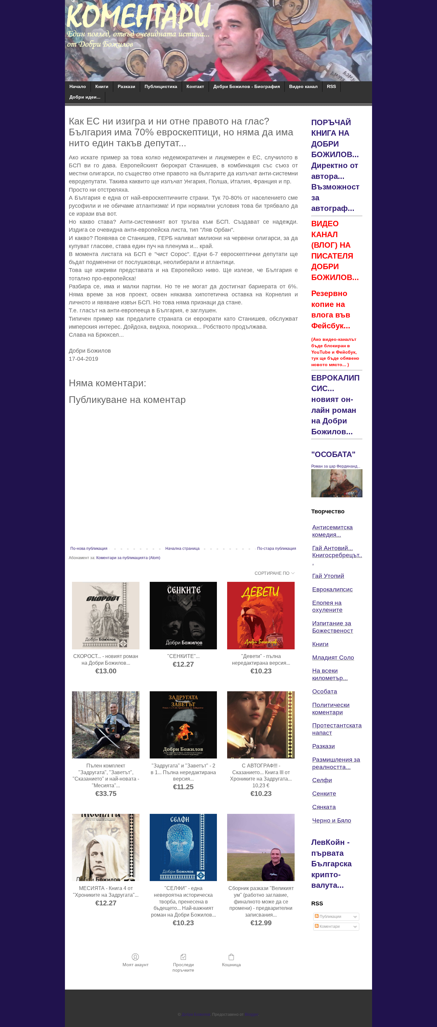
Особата (324, 691)
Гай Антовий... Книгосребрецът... (337, 555)
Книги (101, 86)
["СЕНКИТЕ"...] (183, 615)
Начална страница (182, 548)
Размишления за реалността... (336, 763)
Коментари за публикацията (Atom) (128, 558)
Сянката (324, 807)
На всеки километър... (330, 674)
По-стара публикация (276, 548)
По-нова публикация (88, 548)
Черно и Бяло (331, 820)
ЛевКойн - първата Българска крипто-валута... (331, 863)
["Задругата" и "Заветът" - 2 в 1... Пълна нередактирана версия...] (183, 725)
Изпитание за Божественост (332, 627)
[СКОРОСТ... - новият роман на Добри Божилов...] (105, 615)
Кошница (231, 964)
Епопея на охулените (327, 606)
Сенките (324, 793)
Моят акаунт (135, 964)
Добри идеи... (84, 97)
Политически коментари (331, 709)
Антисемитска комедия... (332, 531)
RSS (331, 86)
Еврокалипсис (332, 589)
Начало (77, 86)
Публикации (330, 916)
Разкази (126, 86)
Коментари (329, 926)
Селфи (322, 780)
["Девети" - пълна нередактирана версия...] (261, 615)
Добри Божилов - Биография (246, 86)
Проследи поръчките (183, 967)
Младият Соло (333, 657)
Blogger (251, 1014)
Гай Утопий (328, 576)
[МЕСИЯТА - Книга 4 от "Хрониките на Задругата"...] (105, 847)
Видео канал (303, 86)
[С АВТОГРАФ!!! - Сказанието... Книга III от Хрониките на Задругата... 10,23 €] (261, 725)
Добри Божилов (196, 1014)
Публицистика (161, 86)
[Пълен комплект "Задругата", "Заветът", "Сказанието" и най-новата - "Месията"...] (105, 725)
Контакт (195, 86)
